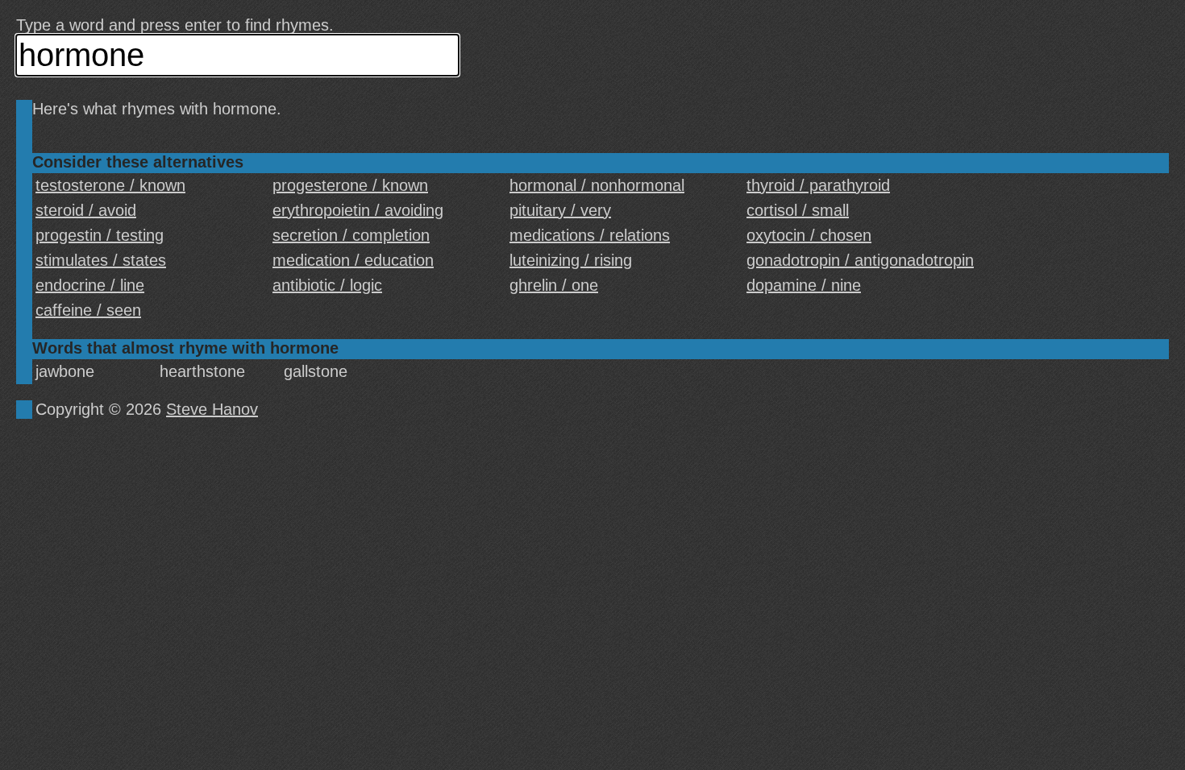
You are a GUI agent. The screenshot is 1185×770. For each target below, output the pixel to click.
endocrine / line (89, 285)
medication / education (353, 260)
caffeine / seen (88, 310)
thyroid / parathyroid (818, 185)
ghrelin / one (553, 285)
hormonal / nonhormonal (596, 185)
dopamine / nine (803, 285)
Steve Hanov (212, 409)
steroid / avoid (85, 210)
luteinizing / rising (570, 260)
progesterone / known (350, 185)
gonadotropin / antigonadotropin (860, 260)
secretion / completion (351, 235)
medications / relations (589, 235)
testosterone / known (110, 185)
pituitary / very (560, 210)
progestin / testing (99, 235)
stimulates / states (100, 260)
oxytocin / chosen (808, 235)
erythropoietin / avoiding (357, 210)
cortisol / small (797, 210)
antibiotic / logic (327, 285)
